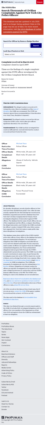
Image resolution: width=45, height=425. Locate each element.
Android (10, 392)
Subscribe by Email (8, 382)
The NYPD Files (19, 2)
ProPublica (5, 323)
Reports (4, 365)
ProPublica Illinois (8, 326)
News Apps (5, 337)
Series (4, 334)
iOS (3, 392)
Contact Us (5, 406)
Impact (4, 342)
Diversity (5, 359)
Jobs (3, 362)
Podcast (4, 395)
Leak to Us (5, 401)
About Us (5, 351)
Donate (40, 2)
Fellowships (12, 362)
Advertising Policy (8, 370)
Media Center (6, 368)
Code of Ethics (7, 373)
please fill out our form (21, 285)
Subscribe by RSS (8, 384)
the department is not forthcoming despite (16, 260)
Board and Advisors (8, 354)
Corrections (6, 345)
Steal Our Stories (8, 404)
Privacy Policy (6, 376)
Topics (4, 332)
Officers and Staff (8, 357)
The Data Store (7, 329)
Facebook (5, 390)
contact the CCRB (20, 291)
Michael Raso (21, 143)
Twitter (4, 387)
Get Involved (6, 340)
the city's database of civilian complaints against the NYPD (22, 30)
